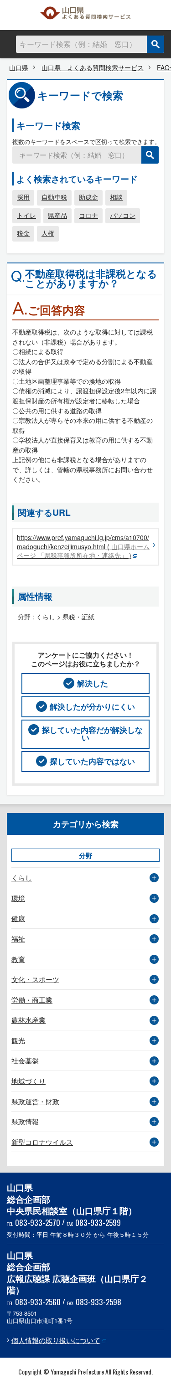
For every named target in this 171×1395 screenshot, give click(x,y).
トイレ (26, 215)
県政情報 (25, 1121)
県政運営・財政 (35, 1101)
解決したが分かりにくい (92, 706)
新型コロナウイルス (42, 1142)
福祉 (18, 938)
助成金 (88, 196)
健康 (18, 918)
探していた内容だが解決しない (92, 733)
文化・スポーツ (35, 979)
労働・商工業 (31, 999)
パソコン (122, 215)
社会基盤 (25, 1060)
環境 (18, 898)
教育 (18, 959)
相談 (116, 196)
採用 (23, 196)
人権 (47, 232)
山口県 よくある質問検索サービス (85, 15)
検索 (155, 44)
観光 (18, 1040)
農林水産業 (28, 1019)
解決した (92, 683)
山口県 (18, 67)
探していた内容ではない (92, 761)
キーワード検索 (48, 125)
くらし (21, 877)
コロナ (88, 215)
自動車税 (54, 196)
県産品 (57, 215)
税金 (23, 232)
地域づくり (28, 1081)
